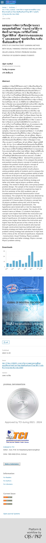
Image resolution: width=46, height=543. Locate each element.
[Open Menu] (2, 2)
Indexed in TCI (8, 447)
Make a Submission (12, 464)
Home (4, 7)
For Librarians (8, 484)
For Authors (7, 481)
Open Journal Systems (11, 514)
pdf (6, 342)
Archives (12, 7)
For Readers (7, 477)
